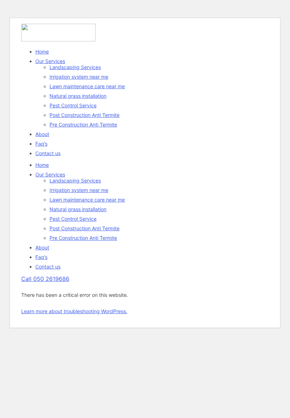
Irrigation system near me (79, 77)
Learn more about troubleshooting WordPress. (74, 311)
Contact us (47, 153)
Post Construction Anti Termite (85, 115)
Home (42, 52)
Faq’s (41, 144)
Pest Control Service (73, 105)
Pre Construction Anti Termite (83, 125)
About (42, 134)
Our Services (50, 61)
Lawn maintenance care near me (87, 86)
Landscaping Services (75, 67)
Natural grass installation (78, 96)
